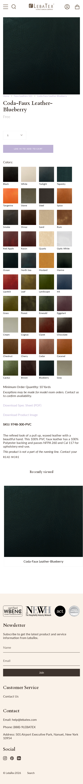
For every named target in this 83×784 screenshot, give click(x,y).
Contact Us (11, 696)
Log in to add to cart (28, 149)
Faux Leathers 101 (23, 95)
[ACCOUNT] (67, 7)
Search (31, 772)
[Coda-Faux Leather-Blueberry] (43, 521)
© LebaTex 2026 (12, 772)
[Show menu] (6, 7)
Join (41, 672)
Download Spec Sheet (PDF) (22, 405)
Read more (11, 457)
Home (6, 95)
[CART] (77, 7)
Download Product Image (20, 415)
